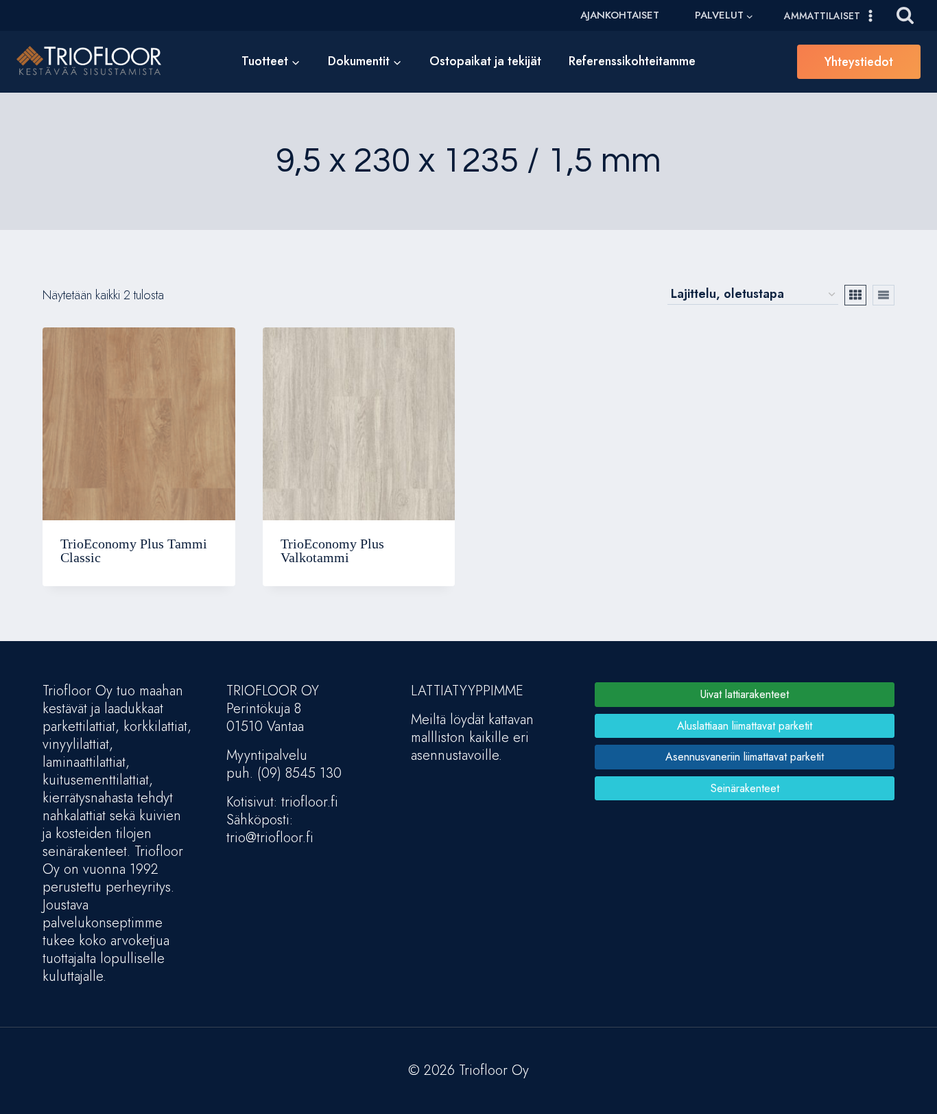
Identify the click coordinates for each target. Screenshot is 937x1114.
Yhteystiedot (859, 62)
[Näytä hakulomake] (905, 15)
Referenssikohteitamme (632, 61)
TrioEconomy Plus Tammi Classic (133, 550)
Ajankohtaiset (619, 15)
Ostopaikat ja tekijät (485, 61)
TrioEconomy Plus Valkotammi (332, 550)
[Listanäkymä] (883, 295)
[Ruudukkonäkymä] (855, 295)
